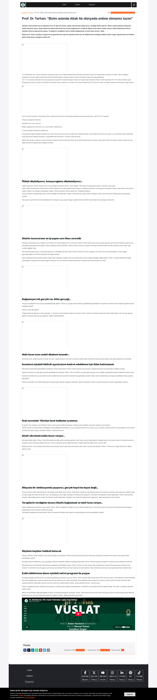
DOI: (121, 12)
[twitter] (28, 650)
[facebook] (25, 650)
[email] (48, 650)
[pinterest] (40, 650)
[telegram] (44, 650)
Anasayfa (24, 12)
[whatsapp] (36, 650)
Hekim (77, 5)
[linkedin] (32, 650)
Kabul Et (130, 694)
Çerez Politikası (30, 697)
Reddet (21, 695)
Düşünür (92, 5)
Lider (64, 5)
